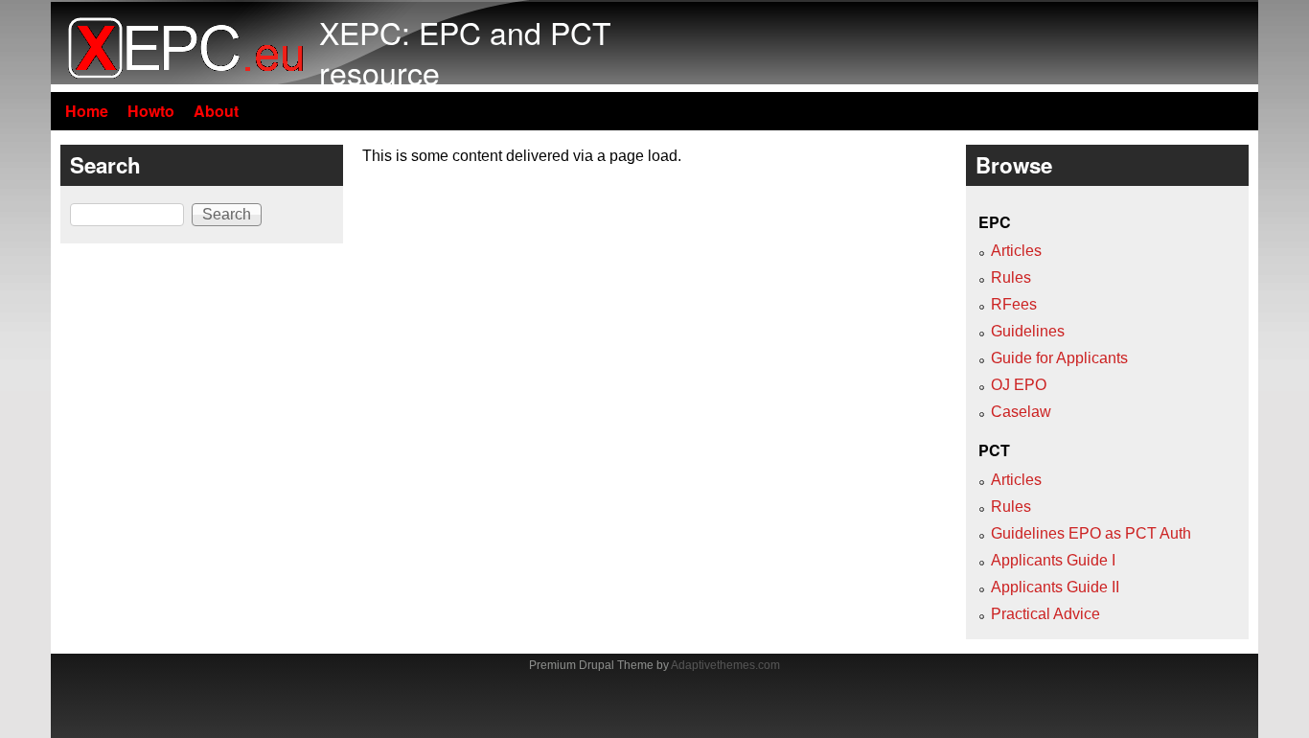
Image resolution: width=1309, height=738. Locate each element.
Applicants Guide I (1053, 560)
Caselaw (1021, 412)
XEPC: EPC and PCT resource (465, 52)
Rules (1011, 277)
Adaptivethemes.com (725, 665)
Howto (150, 111)
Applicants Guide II (1055, 587)
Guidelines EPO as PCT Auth (1091, 533)
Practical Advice (1045, 614)
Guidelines (1028, 331)
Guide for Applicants (1059, 358)
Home (86, 111)
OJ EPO (1018, 385)
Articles (1016, 250)
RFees (1014, 304)
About (216, 111)
